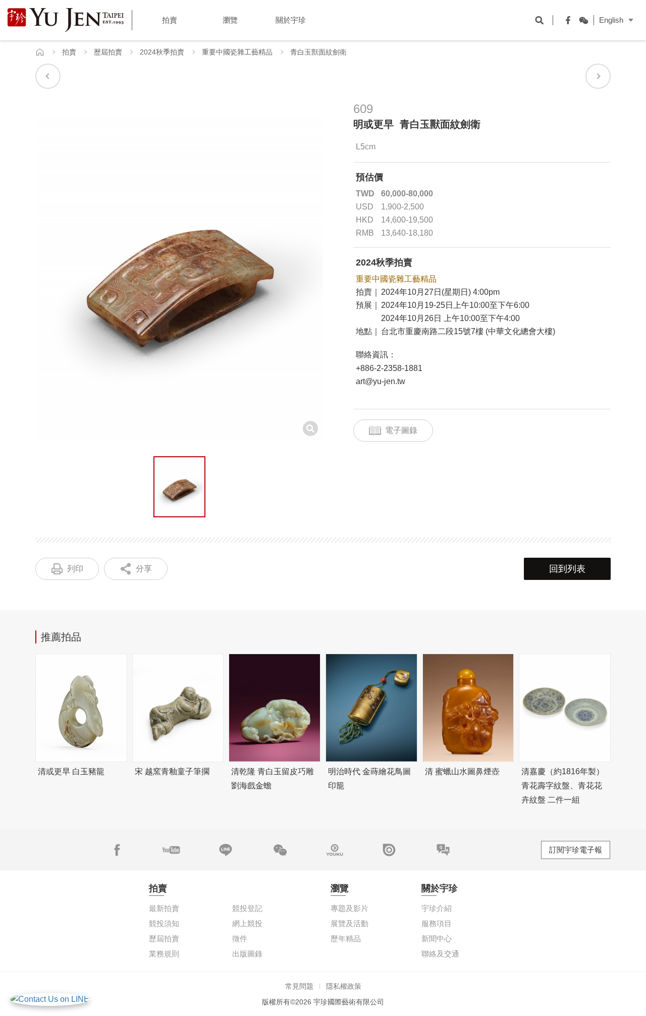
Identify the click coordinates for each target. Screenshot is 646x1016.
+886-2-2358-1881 (389, 368)
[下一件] (598, 76)
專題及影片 (349, 908)
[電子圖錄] (389, 850)
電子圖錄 (401, 430)
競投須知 (164, 923)
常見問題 (299, 986)
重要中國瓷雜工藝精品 (237, 52)
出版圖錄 (247, 953)
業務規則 (164, 953)
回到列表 (567, 569)
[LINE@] (226, 850)
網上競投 (247, 923)
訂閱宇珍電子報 (575, 849)
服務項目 (436, 923)
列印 (75, 568)
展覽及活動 (349, 923)
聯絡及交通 (440, 953)
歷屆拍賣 (108, 52)
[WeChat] (581, 20)
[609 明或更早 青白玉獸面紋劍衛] (179, 487)
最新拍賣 (164, 908)
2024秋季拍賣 (162, 52)
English (611, 20)
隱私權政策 (343, 986)
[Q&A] (443, 850)
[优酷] (335, 850)
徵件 (239, 938)
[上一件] (48, 76)
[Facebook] (566, 20)
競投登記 (247, 908)
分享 (144, 568)
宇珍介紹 (436, 908)
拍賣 (69, 52)
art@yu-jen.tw (380, 381)
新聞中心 (436, 938)
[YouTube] (171, 850)
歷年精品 (346, 938)
